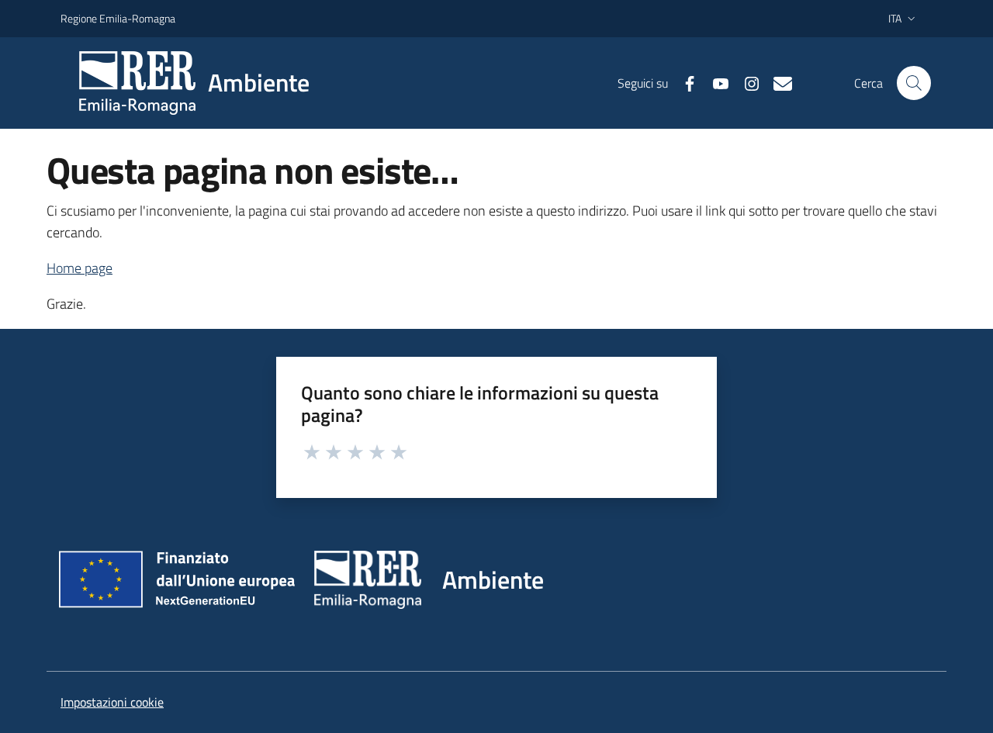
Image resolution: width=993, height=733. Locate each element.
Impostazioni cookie (112, 702)
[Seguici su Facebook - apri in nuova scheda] (683, 82)
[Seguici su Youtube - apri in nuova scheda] (714, 82)
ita (894, 18)
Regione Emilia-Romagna (118, 18)
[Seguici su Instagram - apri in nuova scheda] (745, 82)
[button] (913, 83)
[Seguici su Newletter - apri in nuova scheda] (776, 82)
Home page (79, 268)
